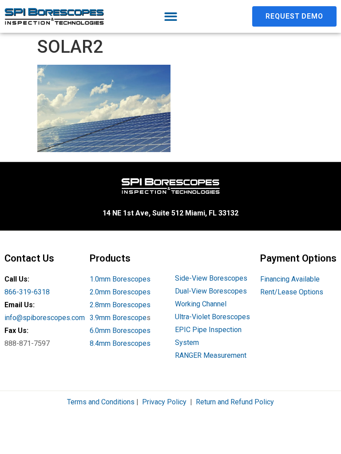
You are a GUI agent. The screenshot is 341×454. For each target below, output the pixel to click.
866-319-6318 (27, 292)
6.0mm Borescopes (120, 330)
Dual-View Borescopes (211, 291)
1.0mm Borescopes (120, 279)
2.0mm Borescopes (120, 292)
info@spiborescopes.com (44, 317)
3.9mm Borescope (118, 317)
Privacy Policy (164, 402)
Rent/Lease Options (291, 292)
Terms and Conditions (101, 402)
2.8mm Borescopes (120, 305)
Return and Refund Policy (235, 402)
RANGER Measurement (210, 355)
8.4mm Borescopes (120, 343)
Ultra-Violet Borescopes (212, 317)
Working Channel (200, 304)
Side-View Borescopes (211, 278)
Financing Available (290, 279)
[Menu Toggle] (171, 17)
